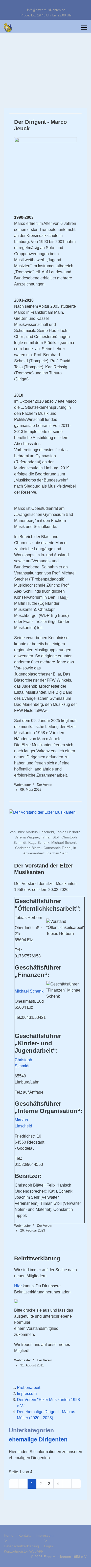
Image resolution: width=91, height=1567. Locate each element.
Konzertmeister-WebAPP (23, 1551)
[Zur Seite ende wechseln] (76, 1484)
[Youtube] (45, 5)
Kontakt (24, 1535)
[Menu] (84, 27)
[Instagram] (53, 5)
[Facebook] (37, 5)
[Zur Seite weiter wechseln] (67, 1484)
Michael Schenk (29, 991)
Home (8, 1535)
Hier (18, 1286)
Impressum (27, 1393)
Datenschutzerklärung (21, 1546)
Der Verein (44, 785)
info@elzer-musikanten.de (46, 10)
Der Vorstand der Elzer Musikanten (43, 868)
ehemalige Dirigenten (38, 1439)
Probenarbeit (28, 1387)
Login (48, 1546)
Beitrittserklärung (37, 1258)
